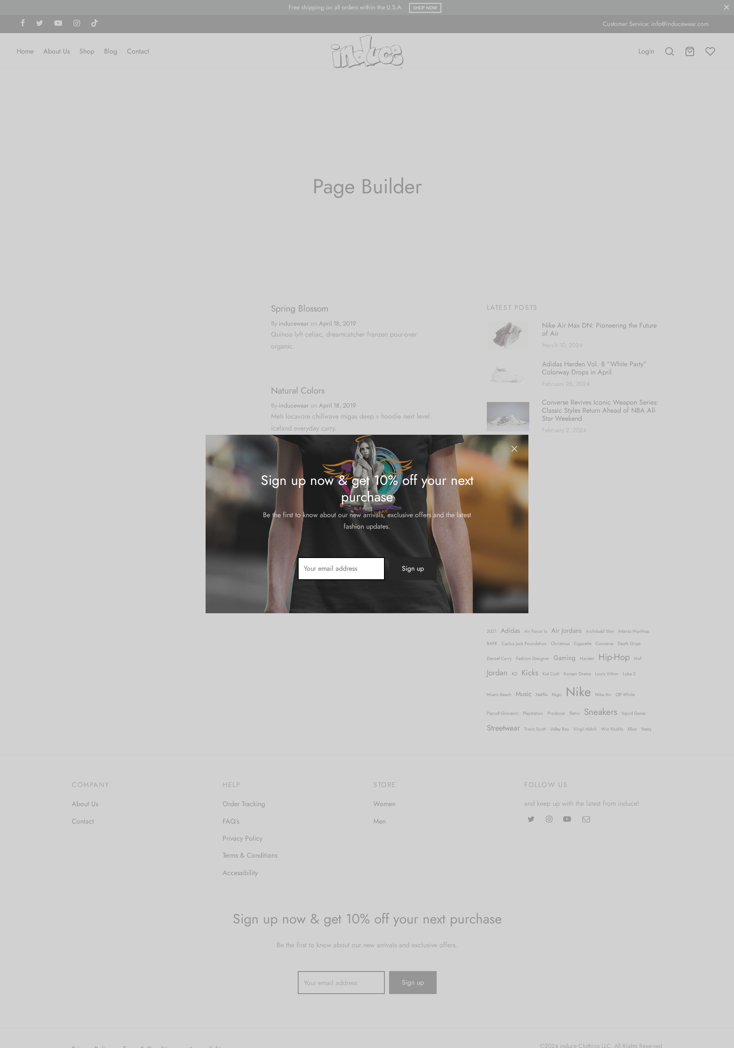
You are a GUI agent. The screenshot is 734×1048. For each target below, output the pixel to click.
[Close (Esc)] (514, 448)
